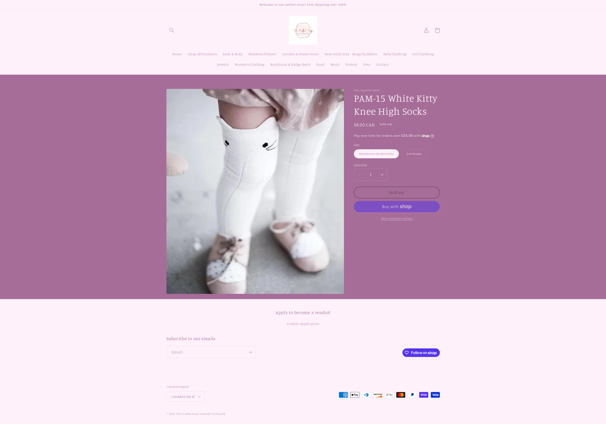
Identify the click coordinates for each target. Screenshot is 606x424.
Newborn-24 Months (379, 154)
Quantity (360, 165)
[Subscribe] (250, 352)
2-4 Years (416, 154)
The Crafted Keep (187, 413)
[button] (171, 30)
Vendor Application (303, 324)
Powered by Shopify (212, 413)
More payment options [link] (397, 218)
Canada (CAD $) (183, 396)
